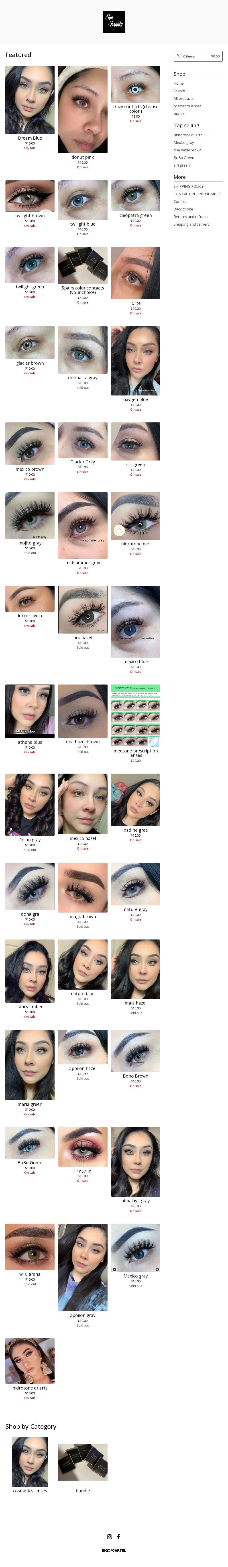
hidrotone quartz (188, 134)
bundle (179, 113)
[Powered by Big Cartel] (114, 1550)
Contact (180, 201)
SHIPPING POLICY (189, 186)
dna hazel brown (188, 150)
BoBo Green (184, 157)
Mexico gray (184, 142)
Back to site (183, 209)
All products (183, 98)
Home (179, 83)
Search (179, 90)
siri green (182, 165)
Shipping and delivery (192, 224)
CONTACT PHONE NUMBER (197, 194)
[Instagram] (109, 1536)
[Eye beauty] (114, 22)
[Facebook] (118, 1536)
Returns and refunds (191, 216)
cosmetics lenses (188, 106)
